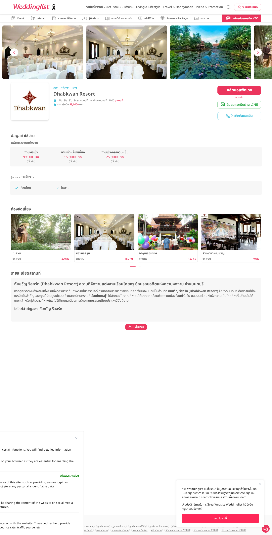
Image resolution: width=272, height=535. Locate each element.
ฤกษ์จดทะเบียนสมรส (159, 526)
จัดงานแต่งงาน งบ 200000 (178, 530)
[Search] (228, 7)
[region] (220, 503)
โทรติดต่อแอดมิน (241, 115)
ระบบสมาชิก (250, 7)
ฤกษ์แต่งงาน (103, 526)
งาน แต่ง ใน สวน (140, 530)
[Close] (259, 483)
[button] (15, 18)
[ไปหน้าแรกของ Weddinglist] (35, 7)
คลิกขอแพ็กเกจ (239, 90)
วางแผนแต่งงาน (123, 7)
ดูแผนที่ (119, 101)
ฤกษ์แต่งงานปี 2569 (98, 7)
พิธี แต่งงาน (156, 530)
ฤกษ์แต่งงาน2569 (137, 526)
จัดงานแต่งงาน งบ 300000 (206, 530)
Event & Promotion (209, 7)
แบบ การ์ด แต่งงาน (120, 530)
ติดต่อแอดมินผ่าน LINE (242, 104)
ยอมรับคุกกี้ (220, 518)
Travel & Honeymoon (178, 7)
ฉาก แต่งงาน (102, 530)
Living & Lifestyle (148, 7)
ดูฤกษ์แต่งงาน (119, 526)
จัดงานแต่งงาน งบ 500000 (234, 530)
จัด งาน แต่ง (87, 526)
